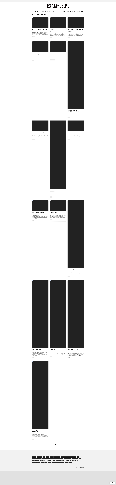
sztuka (39, 462)
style (78, 460)
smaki (71, 460)
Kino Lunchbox (55, 190)
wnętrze (62, 462)
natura (38, 460)
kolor (65, 458)
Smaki (64, 11)
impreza (52, 458)
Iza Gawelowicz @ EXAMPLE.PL (37, 54)
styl (74, 460)
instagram (56, 458)
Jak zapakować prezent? (40, 29)
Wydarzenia (80, 11)
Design (42, 11)
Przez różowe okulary (75, 269)
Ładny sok (53, 29)
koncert (69, 458)
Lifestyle (47, 11)
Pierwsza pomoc (73, 349)
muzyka (34, 460)
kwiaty (73, 458)
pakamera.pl (53, 460)
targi (42, 462)
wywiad (66, 462)
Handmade (43, 458)
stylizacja (34, 462)
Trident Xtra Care (73, 110)
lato (76, 458)
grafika (39, 458)
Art (38, 11)
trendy (53, 462)
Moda (34, 11)
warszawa (57, 462)
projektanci (67, 460)
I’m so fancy (36, 53)
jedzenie (61, 458)
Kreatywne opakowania (75, 29)
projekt (62, 460)
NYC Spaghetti (36, 349)
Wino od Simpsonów (38, 132)
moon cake (53, 53)
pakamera (47, 460)
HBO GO (48, 458)
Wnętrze (59, 11)
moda (80, 458)
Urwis (73, 11)
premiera (58, 460)
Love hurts (53, 212)
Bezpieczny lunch (38, 212)
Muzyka (69, 11)
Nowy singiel (43, 460)
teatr (46, 462)
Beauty (53, 11)
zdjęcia (70, 462)
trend (49, 462)
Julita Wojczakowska (54, 54)
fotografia (34, 458)
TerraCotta (71, 132)
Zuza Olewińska (70, 111)
